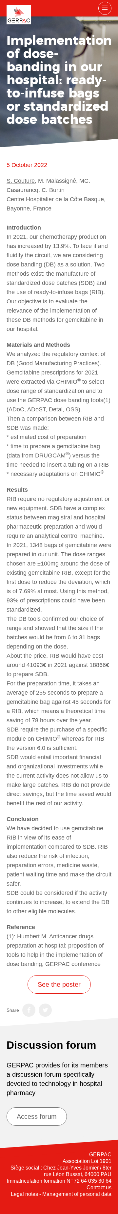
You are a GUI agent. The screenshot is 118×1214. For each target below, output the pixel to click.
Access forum (37, 1116)
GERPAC (19, 14)
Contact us (99, 1187)
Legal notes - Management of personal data (61, 1194)
